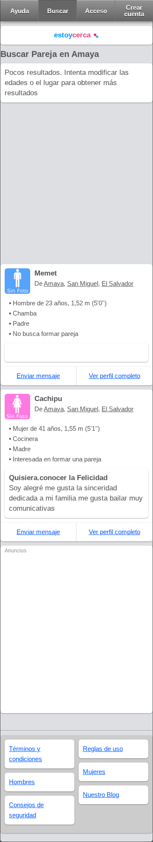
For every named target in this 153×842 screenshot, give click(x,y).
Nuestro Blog (101, 794)
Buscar (57, 10)
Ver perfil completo (114, 375)
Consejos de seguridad (26, 810)
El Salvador (117, 283)
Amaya (54, 283)
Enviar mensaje (38, 375)
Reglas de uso (103, 748)
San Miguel (82, 283)
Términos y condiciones (25, 753)
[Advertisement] (76, 183)
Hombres (22, 781)
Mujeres (94, 771)
